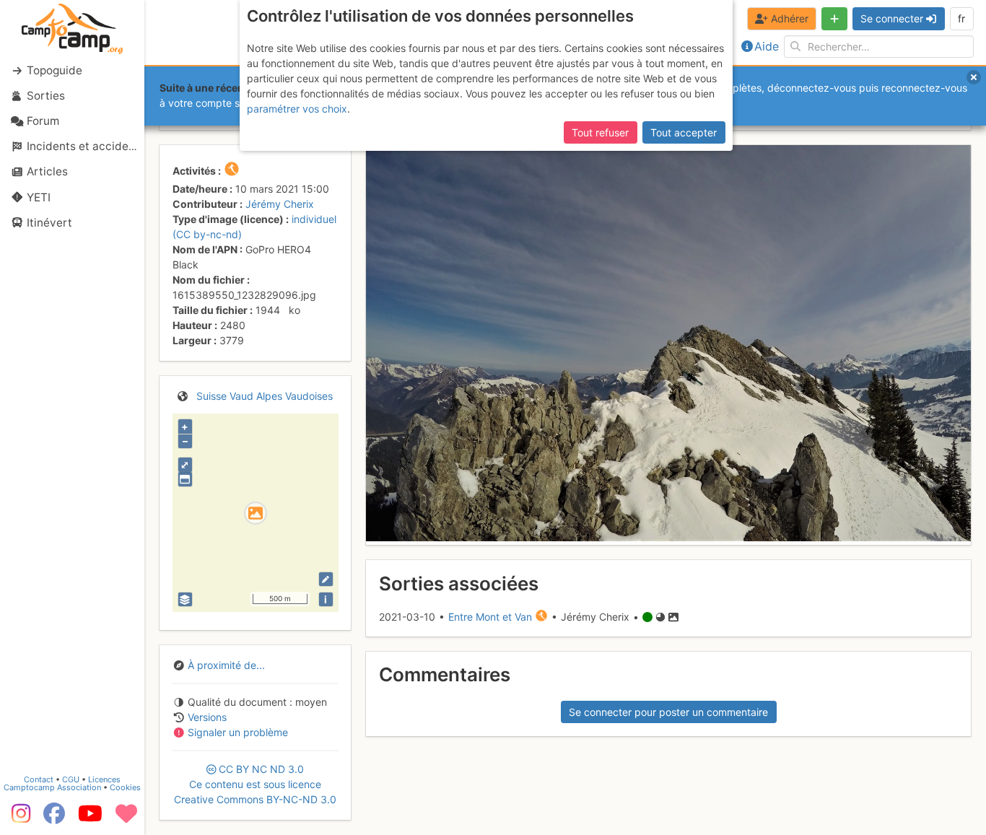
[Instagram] (18, 818)
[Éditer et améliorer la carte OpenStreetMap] (326, 579)
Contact (38, 779)
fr (961, 18)
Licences (104, 779)
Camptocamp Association (52, 787)
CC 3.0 (255, 784)
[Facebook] (54, 818)
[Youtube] (90, 818)
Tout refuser (600, 132)
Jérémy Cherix (279, 204)
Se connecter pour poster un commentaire (668, 712)
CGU (70, 779)
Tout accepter (683, 132)
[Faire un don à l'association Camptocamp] (126, 818)
